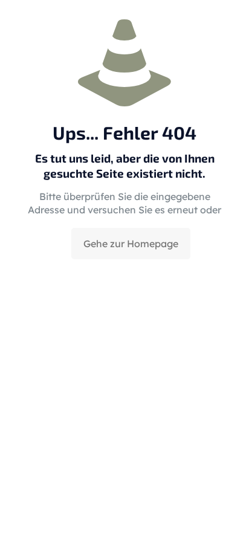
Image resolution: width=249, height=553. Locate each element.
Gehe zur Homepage (130, 244)
